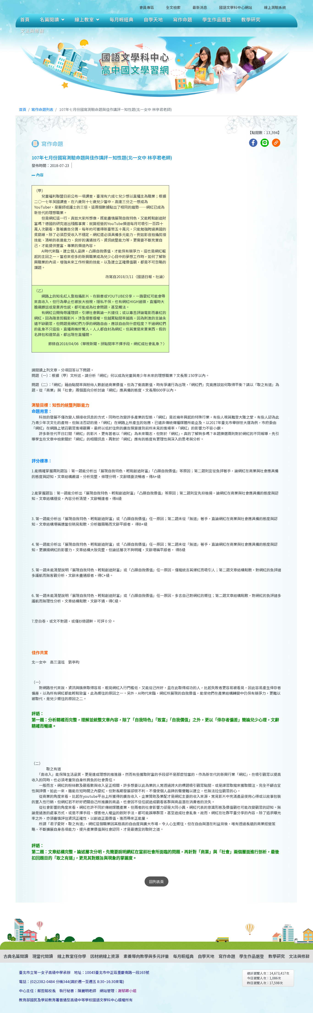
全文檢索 (173, 7)
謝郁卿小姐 (127, 990)
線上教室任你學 (71, 956)
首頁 (25, 19)
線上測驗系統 (275, 7)
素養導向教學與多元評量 (146, 956)
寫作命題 (182, 19)
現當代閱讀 (42, 956)
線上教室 (84, 19)
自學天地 (153, 19)
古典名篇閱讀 (15, 956)
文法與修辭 (32, 30)
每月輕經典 (122, 19)
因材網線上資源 (104, 956)
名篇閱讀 (49, 19)
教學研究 (251, 19)
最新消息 (199, 7)
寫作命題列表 (42, 109)
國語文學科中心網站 (235, 7)
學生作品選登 (216, 19)
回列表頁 (156, 881)
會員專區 (146, 7)
